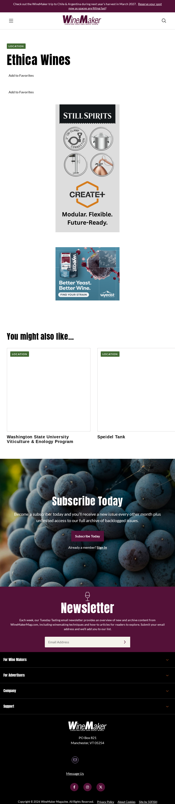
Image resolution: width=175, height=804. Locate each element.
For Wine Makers (15, 659)
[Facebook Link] (74, 790)
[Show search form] (164, 20)
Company (9, 690)
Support (8, 706)
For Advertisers (14, 675)
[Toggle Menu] (11, 20)
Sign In (102, 547)
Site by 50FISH (148, 802)
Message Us (75, 773)
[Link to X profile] (100, 790)
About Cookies (127, 802)
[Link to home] (87, 20)
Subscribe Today (87, 536)
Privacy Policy (105, 802)
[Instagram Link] (87, 790)
